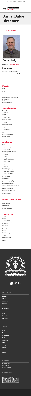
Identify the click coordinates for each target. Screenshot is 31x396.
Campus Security (6, 239)
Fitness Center (7, 117)
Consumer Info (5, 301)
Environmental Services (7, 124)
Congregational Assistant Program (9, 182)
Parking (3, 240)
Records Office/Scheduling (8, 183)
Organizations (5, 315)
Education (6, 154)
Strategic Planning (6, 136)
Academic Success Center (7, 188)
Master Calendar (5, 335)
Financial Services (6, 111)
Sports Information (8, 116)
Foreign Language (8, 158)
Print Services (5, 131)
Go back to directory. (11, 30)
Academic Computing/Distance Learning (10, 185)
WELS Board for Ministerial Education (10, 97)
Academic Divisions (6, 153)
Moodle (19, 1)
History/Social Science (9, 159)
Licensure (4, 175)
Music (5, 163)
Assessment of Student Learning (9, 190)
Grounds (6, 127)
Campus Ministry (5, 228)
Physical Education (8, 165)
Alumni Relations (5, 202)
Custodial (6, 126)
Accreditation (5, 192)
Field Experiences (6, 176)
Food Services (5, 225)
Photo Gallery (5, 340)
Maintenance (6, 129)
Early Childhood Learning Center (9, 180)
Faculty (3, 90)
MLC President (5, 101)
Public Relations (5, 205)
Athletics (4, 114)
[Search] (23, 8)
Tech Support (5, 345)
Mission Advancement (12, 199)
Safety (5, 122)
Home (3, 88)
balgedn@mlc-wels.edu (14, 64)
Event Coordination (6, 203)
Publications (4, 207)
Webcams (4, 350)
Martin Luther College (11, 391)
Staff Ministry (7, 149)
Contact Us (9, 372)
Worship (4, 230)
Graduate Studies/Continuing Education (10, 170)
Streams (14, 3)
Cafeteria (4, 298)
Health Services (5, 223)
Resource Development (7, 208)
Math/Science (7, 161)
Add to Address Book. (11, 32)
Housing (4, 218)
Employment (4, 303)
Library (3, 187)
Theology (6, 166)
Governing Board (5, 99)
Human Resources (6, 121)
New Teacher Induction (9, 171)
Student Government (6, 237)
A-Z (18, 3)
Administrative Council (7, 102)
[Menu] (27, 8)
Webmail (24, 1)
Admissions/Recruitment (7, 217)
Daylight (4, 232)
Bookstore (6, 112)
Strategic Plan (8, 1)
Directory (4, 330)
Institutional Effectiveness (8, 134)
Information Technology (7, 133)
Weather (4, 347)
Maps (3, 332)
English (5, 156)
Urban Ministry (5, 178)
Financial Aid (5, 227)
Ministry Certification (8, 173)
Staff (3, 92)
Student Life (7, 214)
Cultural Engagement (6, 193)
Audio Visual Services (6, 119)
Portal (14, 1)
